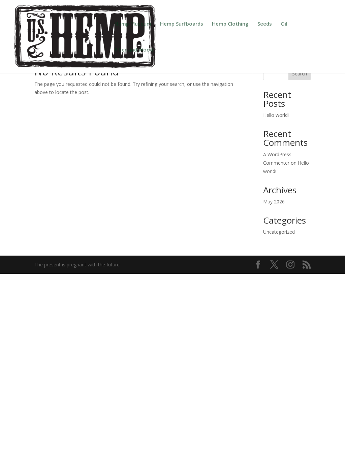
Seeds (264, 24)
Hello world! (276, 115)
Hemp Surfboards (181, 24)
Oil (284, 24)
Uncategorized (279, 232)
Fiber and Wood (134, 50)
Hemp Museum (133, 24)
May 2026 (274, 201)
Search (299, 73)
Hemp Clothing (230, 24)
